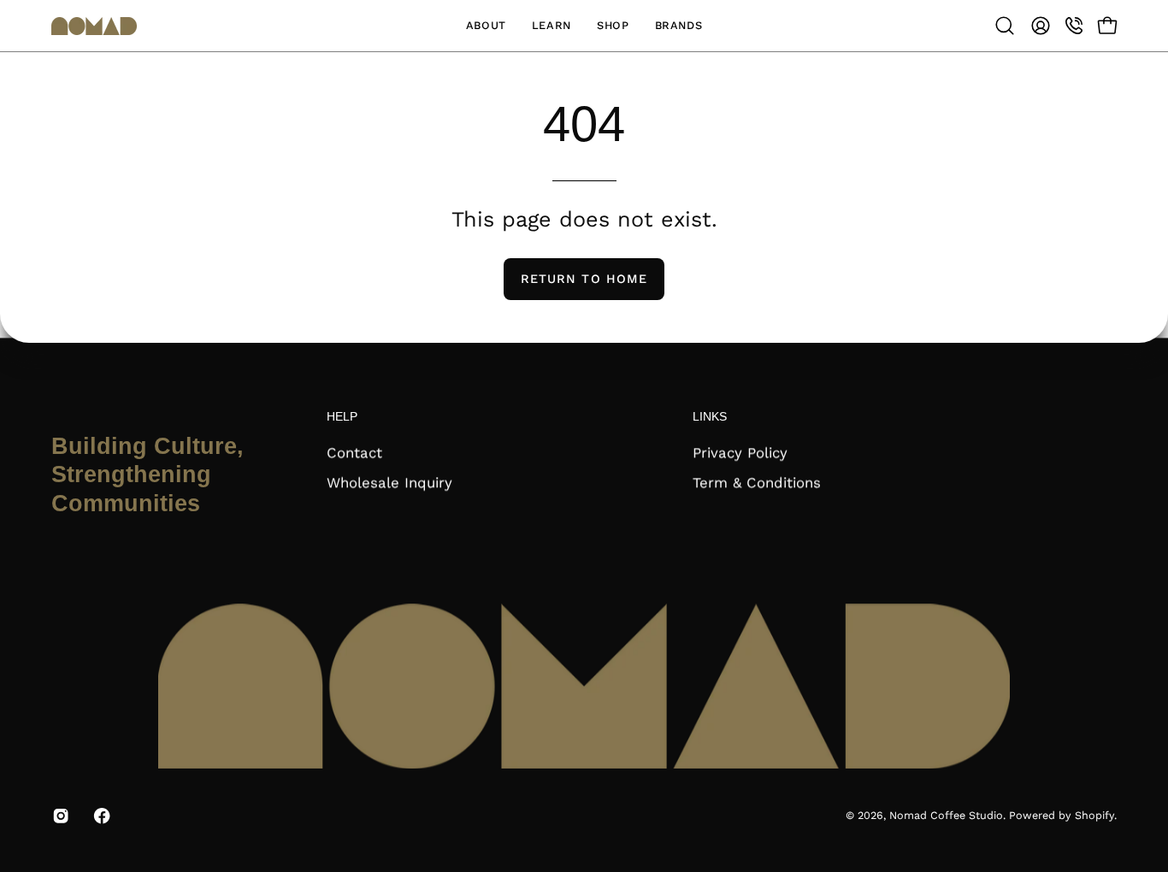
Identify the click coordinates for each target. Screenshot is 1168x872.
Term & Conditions (757, 482)
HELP (342, 416)
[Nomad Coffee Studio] (94, 26)
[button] (486, 25)
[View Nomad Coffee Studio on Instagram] (60, 816)
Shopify (1094, 816)
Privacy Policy (740, 453)
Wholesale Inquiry (389, 482)
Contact (354, 453)
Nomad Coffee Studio (946, 816)
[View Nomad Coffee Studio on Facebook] (101, 816)
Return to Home (584, 279)
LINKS (710, 416)
